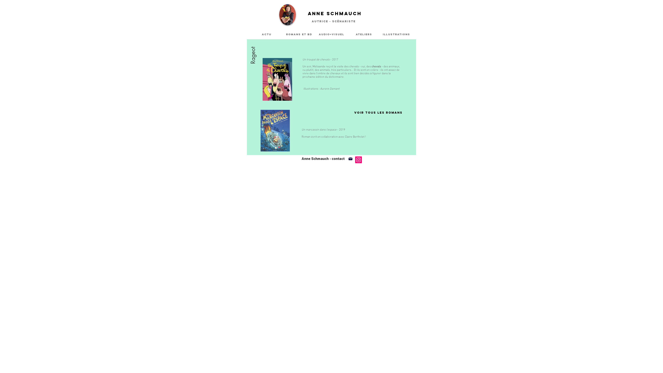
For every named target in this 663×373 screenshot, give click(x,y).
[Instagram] (358, 159)
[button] (253, 42)
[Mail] (350, 158)
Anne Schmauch (335, 13)
